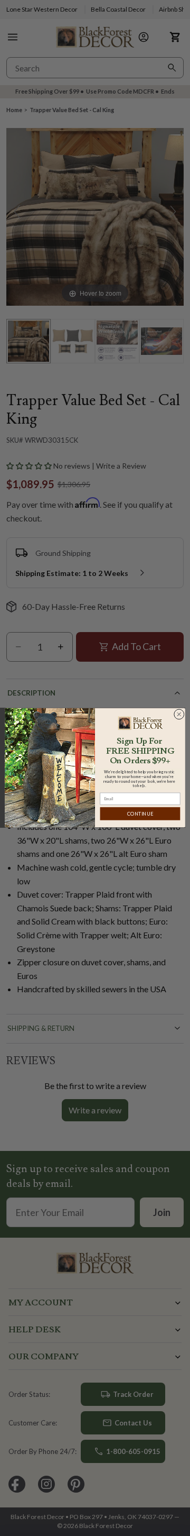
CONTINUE (140, 814)
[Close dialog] (179, 714)
